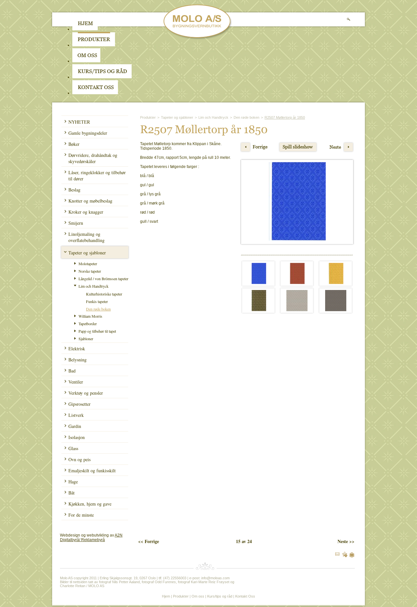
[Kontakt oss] (95, 93)
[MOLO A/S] (198, 38)
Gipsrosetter (79, 404)
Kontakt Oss (245, 596)
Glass (73, 448)
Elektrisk (76, 348)
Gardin (74, 426)
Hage (73, 481)
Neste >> (346, 541)
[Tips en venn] (337, 554)
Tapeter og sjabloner (87, 253)
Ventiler (75, 382)
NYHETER (79, 122)
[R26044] (335, 283)
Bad (72, 371)
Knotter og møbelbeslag (90, 201)
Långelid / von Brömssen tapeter (103, 278)
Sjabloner (86, 338)
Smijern (75, 223)
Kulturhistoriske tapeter (104, 293)
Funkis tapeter (97, 301)
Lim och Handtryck (93, 286)
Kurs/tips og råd (219, 596)
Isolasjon (76, 437)
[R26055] (297, 283)
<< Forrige (148, 541)
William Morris (90, 316)
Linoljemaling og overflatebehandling (86, 237)
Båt (71, 493)
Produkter (148, 117)
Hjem (166, 596)
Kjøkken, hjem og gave (89, 504)
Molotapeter (88, 263)
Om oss (198, 596)
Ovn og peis (79, 459)
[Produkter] (93, 45)
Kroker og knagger (85, 212)
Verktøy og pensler (85, 393)
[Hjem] (85, 29)
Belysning (77, 360)
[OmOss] (127, 61)
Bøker (73, 144)
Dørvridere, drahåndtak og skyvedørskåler (92, 158)
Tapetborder (88, 323)
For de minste (81, 515)
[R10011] (258, 310)
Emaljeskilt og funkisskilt (92, 470)
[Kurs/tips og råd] (102, 77)
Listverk (76, 415)
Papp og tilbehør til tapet (97, 331)
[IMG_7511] (297, 310)
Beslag (74, 190)
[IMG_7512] (335, 310)
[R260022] (258, 283)
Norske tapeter (90, 271)
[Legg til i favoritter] (344, 556)
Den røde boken (98, 308)
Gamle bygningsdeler (87, 133)
